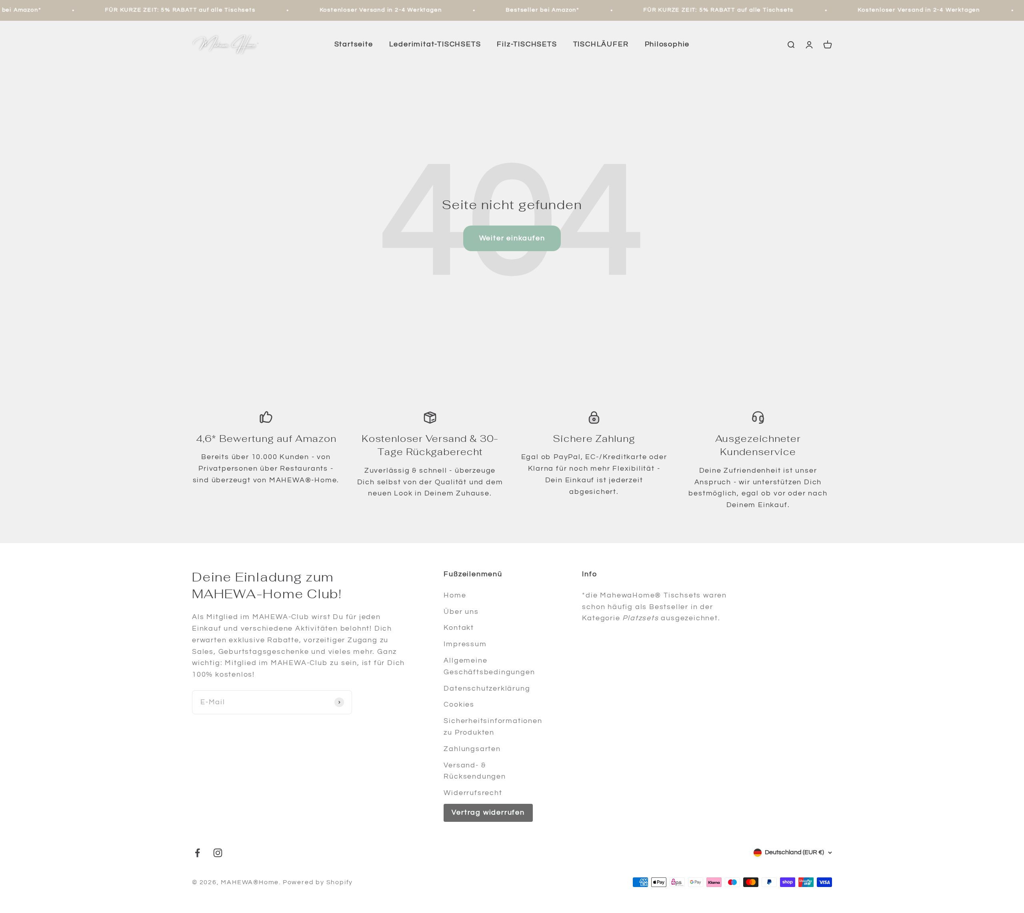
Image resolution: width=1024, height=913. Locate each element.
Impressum (465, 644)
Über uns (461, 611)
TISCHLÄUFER (601, 44)
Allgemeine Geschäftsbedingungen (489, 666)
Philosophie (667, 44)
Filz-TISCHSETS (527, 44)
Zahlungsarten (472, 749)
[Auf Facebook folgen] (197, 852)
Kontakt (459, 627)
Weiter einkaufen (512, 238)
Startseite (353, 44)
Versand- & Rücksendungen (475, 771)
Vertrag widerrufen (488, 812)
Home (455, 595)
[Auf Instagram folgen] (217, 852)
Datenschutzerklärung (487, 688)
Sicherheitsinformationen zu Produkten (493, 726)
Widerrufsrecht (473, 793)
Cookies (459, 704)
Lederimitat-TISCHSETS (435, 44)
